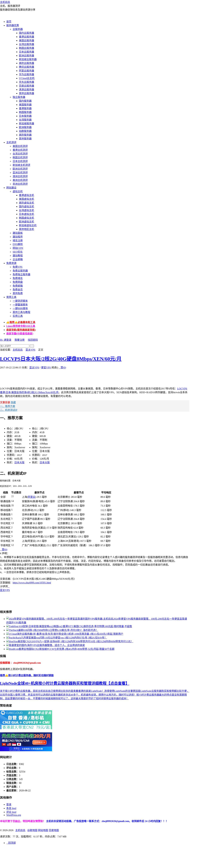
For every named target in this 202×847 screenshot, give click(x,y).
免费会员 (18, 289)
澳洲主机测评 (20, 176)
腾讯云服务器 (26, 67)
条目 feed (11, 808)
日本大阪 (19, 462)
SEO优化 (18, 251)
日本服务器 (25, 116)
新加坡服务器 (26, 123)
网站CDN (18, 248)
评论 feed (11, 812)
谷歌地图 (32, 830)
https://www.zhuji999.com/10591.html (32, 582)
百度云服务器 (26, 85)
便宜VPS (46, 367)
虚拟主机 (18, 191)
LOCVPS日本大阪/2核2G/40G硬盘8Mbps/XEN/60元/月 (61, 359)
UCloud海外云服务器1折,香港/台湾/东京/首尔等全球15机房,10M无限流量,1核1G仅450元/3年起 (66, 634)
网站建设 (11, 187)
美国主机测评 (20, 146)
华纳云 (16, 821)
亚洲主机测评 (20, 172)
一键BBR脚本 (20, 308)
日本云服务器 (26, 51)
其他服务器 (25, 138)
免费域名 (18, 278)
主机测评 (11, 142)
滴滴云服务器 (26, 89)
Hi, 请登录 (5, 340)
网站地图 (43, 830)
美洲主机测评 (20, 180)
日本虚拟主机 (26, 214)
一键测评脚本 (20, 301)
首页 (8, 21)
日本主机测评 (20, 161)
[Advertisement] (57, 376)
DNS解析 (18, 244)
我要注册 (20, 340)
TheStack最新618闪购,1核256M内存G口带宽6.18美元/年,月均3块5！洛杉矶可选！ (53, 630)
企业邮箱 (18, 259)
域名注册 (18, 240)
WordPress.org (13, 815)
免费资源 (11, 263)
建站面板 (18, 233)
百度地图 (54, 830)
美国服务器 (25, 104)
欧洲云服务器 (26, 55)
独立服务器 (19, 97)
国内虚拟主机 (26, 206)
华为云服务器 (26, 74)
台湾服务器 (25, 119)
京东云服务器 (26, 82)
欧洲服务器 (25, 127)
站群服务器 (25, 131)
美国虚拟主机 (26, 199)
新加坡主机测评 (21, 165)
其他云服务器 (26, 93)
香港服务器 (25, 108)
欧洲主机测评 (20, 168)
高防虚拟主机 (26, 202)
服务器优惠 (12, 25)
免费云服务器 (20, 270)
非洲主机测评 (20, 184)
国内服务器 (25, 101)
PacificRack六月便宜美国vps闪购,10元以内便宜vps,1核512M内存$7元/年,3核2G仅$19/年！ (58, 637)
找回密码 (33, 340)
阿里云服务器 (26, 70)
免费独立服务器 (21, 274)
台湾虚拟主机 (26, 210)
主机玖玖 (5, 2)
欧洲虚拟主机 (26, 221)
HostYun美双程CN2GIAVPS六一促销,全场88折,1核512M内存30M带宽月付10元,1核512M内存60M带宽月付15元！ (71, 641)
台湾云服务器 (26, 44)
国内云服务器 (26, 33)
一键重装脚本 (20, 304)
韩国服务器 (25, 112)
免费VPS (17, 267)
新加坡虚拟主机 (28, 225)
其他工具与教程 (21, 312)
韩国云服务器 (26, 48)
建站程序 (18, 236)
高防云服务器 (26, 63)
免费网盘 (18, 282)
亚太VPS (30, 349)
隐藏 (13, 402)
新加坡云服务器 (28, 59)
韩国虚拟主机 (26, 218)
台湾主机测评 (20, 153)
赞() (62, 367)
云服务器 (18, 29)
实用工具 (18, 316)
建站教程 (18, 255)
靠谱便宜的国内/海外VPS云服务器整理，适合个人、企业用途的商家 (47, 645)
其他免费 (18, 293)
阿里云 (31, 497)
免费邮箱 (18, 285)
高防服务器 (25, 134)
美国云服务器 (26, 40)
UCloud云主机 (27, 78)
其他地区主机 (26, 229)
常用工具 (11, 297)
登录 (8, 804)
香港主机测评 (20, 150)
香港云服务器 (26, 36)
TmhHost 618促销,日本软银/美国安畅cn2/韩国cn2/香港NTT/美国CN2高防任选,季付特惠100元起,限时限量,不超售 (70, 626)
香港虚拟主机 (26, 195)
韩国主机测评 (20, 157)
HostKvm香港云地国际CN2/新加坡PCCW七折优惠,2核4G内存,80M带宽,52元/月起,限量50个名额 (61, 649)
